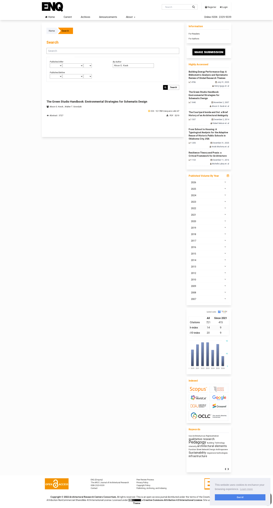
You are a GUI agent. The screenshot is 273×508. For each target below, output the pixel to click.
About (129, 16)
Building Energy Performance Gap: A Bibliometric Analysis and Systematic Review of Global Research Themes (208, 74)
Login (225, 7)
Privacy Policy (142, 482)
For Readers (194, 34)
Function (193, 449)
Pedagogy (198, 442)
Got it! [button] (240, 497)
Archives (85, 16)
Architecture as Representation (205, 436)
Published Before (57, 72)
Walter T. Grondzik (73, 106)
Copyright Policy (143, 485)
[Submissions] (209, 52)
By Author (117, 62)
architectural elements (212, 446)
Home (51, 16)
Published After (56, 62)
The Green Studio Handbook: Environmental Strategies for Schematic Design (96, 101)
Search (173, 87)
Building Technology (216, 443)
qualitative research (202, 439)
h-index (194, 327)
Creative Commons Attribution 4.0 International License (172, 500)
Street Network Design (206, 449)
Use (190, 436)
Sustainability (198, 452)
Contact (94, 488)
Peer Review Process (145, 480)
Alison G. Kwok (57, 106)
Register (211, 7)
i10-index (195, 332)
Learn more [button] (246, 489)
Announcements (108, 16)
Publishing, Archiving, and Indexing (151, 488)
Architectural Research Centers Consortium (92, 497)
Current (68, 16)
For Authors (194, 38)
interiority (193, 446)
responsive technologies (217, 453)
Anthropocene (222, 449)
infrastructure (198, 456)
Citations (195, 322)
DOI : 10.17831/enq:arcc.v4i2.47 (165, 111)
